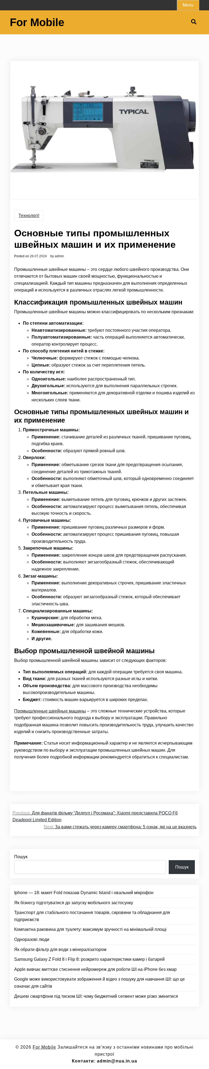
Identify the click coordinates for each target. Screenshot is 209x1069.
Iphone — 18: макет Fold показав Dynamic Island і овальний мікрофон (83, 892)
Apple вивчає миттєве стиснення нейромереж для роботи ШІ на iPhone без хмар (95, 969)
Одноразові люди (31, 939)
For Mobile (37, 22)
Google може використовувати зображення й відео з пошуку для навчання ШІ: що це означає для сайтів (99, 983)
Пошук (20, 856)
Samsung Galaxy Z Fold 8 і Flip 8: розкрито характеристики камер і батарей (89, 959)
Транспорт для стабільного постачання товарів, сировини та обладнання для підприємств (92, 916)
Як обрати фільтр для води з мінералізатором (60, 949)
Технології (29, 215)
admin (59, 256)
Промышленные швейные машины (50, 711)
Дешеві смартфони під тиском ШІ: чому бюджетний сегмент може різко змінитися (96, 996)
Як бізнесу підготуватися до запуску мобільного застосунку (73, 902)
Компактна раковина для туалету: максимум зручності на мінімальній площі (90, 929)
